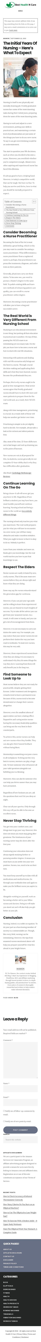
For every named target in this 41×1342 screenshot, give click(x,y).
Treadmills (8, 1314)
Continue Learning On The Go (17, 215)
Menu (20, 11)
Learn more (13, 30)
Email (6, 1097)
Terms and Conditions (13, 1267)
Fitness (6, 1293)
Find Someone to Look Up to (16, 220)
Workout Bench (10, 1321)
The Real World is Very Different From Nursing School (20, 211)
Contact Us (8, 1256)
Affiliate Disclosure (12, 1253)
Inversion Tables (10, 1307)
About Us (7, 1249)
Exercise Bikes (9, 1289)
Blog (16, 998)
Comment (8, 1040)
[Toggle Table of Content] (33, 201)
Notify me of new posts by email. (18, 1121)
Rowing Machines (11, 1310)
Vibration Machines (12, 1318)
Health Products (11, 1303)
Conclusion (10, 226)
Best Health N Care (20, 5)
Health (6, 1296)
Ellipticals (8, 1286)
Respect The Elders (13, 218)
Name (6, 1083)
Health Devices (10, 1300)
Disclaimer (8, 1260)
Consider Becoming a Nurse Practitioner (16, 206)
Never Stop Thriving (13, 223)
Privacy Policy (10, 1263)
